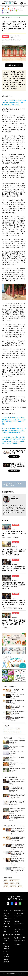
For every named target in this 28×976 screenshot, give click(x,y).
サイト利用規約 (18, 934)
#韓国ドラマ (13, 37)
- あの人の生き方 (7, 918)
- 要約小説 (5, 943)
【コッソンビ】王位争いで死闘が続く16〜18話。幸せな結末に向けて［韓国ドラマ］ (14, 533)
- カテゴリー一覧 (7, 910)
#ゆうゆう (20, 886)
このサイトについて (19, 929)
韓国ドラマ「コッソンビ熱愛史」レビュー (13, 484)
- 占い (4, 929)
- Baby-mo (16, 921)
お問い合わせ (17, 944)
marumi (14, 499)
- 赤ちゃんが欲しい (18, 923)
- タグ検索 (5, 959)
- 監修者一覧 (6, 948)
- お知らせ (5, 951)
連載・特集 (22, 6)
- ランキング (6, 956)
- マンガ (5, 940)
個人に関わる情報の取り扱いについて (19, 938)
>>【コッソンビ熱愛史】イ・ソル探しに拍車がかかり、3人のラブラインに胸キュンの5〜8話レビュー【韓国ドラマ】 (14, 421)
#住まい (17, 883)
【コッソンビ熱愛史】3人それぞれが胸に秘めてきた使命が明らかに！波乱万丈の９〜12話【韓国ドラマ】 (14, 102)
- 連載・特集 (6, 938)
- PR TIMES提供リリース (8, 935)
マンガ (15, 6)
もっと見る (22, 825)
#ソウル (7, 588)
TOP (3, 17)
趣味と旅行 (7, 17)
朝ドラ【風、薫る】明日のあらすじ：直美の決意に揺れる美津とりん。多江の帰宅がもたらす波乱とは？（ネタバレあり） (13, 603)
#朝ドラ (15, 608)
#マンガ (5, 880)
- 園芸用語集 (6, 961)
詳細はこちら (15, 456)
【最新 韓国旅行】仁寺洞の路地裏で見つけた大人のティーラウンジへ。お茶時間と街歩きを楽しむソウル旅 (13, 584)
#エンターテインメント (15, 35)
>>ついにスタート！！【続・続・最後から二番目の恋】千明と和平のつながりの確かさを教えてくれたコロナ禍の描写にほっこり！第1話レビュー (13, 440)
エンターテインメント (16, 17)
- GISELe (16, 918)
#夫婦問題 (6, 883)
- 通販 (4, 931)
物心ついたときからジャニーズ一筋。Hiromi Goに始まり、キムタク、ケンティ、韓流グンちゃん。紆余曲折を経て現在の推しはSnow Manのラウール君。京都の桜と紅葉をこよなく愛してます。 (14, 510)
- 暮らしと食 (6, 913)
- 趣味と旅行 (6, 923)
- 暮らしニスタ (17, 915)
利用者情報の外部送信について (19, 941)
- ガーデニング (6, 926)
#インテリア (13, 886)
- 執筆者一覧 (6, 946)
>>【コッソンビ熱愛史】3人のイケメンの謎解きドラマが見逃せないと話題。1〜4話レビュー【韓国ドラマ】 (14, 430)
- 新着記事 (5, 954)
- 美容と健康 (6, 915)
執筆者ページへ (21, 738)
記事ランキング (7, 6)
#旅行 (3, 588)
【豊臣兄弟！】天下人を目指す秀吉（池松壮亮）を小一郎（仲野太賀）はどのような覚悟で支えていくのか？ (13, 568)
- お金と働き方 (6, 921)
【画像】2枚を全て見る (13, 65)
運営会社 (16, 931)
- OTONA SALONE (18, 913)
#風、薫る (20, 608)
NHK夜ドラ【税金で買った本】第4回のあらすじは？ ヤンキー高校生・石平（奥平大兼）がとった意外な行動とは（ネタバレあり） (14, 623)
